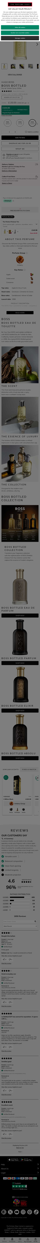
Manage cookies (20, 38)
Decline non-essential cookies (20, 33)
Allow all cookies (20, 27)
